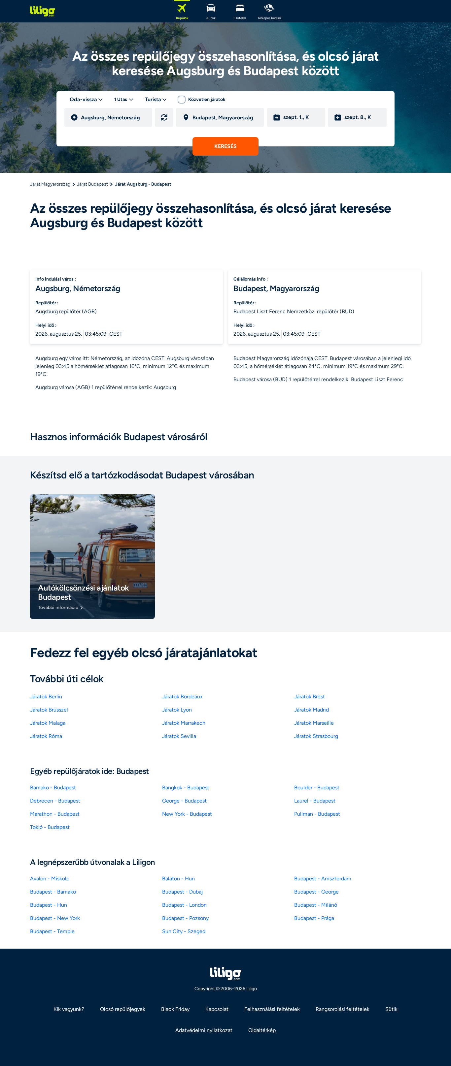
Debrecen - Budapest (55, 801)
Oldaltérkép (262, 1030)
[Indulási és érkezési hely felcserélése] (164, 117)
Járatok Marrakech (183, 723)
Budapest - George (316, 892)
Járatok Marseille (314, 723)
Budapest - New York (55, 918)
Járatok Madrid (311, 710)
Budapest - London (184, 905)
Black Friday (175, 1009)
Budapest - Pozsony (185, 918)
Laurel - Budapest (314, 801)
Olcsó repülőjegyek (122, 1009)
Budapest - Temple (52, 931)
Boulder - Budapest (316, 787)
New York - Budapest (187, 814)
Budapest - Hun (48, 905)
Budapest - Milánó (315, 905)
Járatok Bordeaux (182, 696)
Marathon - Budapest (55, 814)
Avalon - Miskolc (49, 878)
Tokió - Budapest (50, 827)
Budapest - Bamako (53, 892)
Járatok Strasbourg (316, 736)
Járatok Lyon (177, 710)
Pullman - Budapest (317, 814)
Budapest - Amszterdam (322, 878)
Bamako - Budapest (53, 787)
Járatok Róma (46, 736)
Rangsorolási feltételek (342, 1009)
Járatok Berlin (46, 696)
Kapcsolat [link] (216, 1009)
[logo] (42, 11)
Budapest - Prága (314, 918)
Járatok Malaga (47, 723)
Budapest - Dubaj (182, 892)
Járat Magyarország (50, 184)
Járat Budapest (92, 184)
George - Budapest (184, 801)
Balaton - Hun (178, 878)
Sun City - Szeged (183, 931)
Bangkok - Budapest (185, 787)
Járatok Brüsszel (49, 710)
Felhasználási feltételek (272, 1009)
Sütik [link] (391, 1009)
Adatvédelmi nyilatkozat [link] (203, 1030)
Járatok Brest (309, 696)
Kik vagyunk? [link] (68, 1009)
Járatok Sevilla (179, 736)
